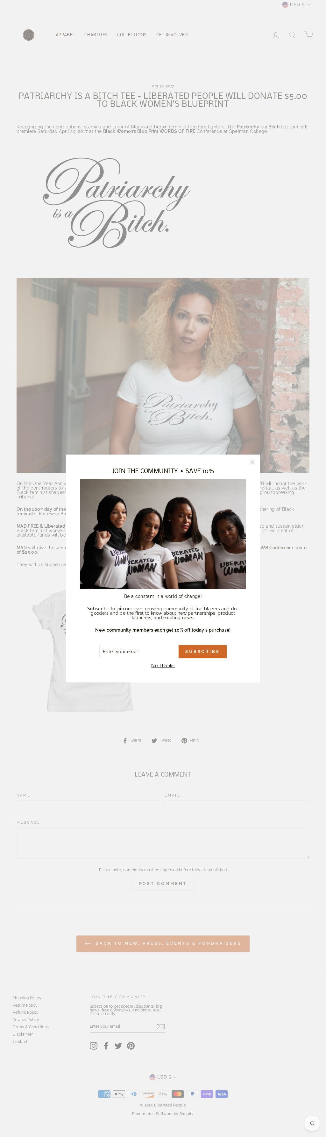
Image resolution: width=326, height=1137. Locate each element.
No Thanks (162, 665)
